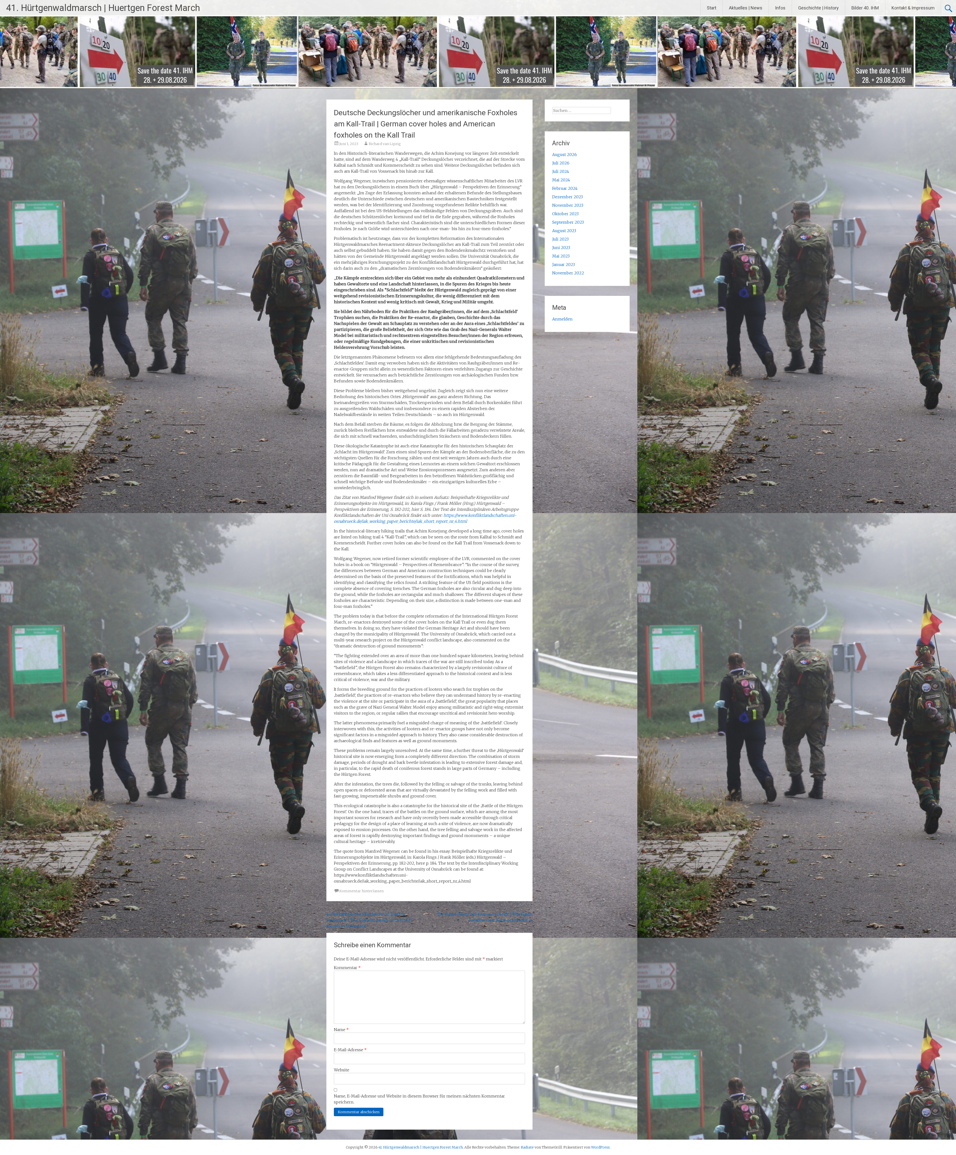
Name (341, 1029)
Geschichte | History (818, 7)
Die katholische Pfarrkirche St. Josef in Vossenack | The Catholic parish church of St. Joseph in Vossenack (369, 920)
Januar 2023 (563, 264)
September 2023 (568, 222)
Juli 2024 (560, 171)
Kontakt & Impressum (913, 7)
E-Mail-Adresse (350, 1049)
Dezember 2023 (567, 196)
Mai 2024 (561, 179)
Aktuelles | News (745, 7)
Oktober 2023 (565, 213)
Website (341, 1069)
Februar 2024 (565, 188)
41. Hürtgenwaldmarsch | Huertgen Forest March (103, 8)
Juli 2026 (560, 162)
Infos (780, 7)
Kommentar (347, 967)
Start (711, 7)
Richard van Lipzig (385, 144)
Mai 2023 (561, 256)
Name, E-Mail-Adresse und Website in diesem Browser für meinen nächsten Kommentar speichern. (419, 1099)
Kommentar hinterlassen (361, 891)
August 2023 (564, 230)
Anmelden (562, 318)
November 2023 (567, 205)
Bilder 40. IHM (865, 7)
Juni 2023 (561, 247)
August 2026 (564, 154)
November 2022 (568, 272)
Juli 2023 (560, 239)
